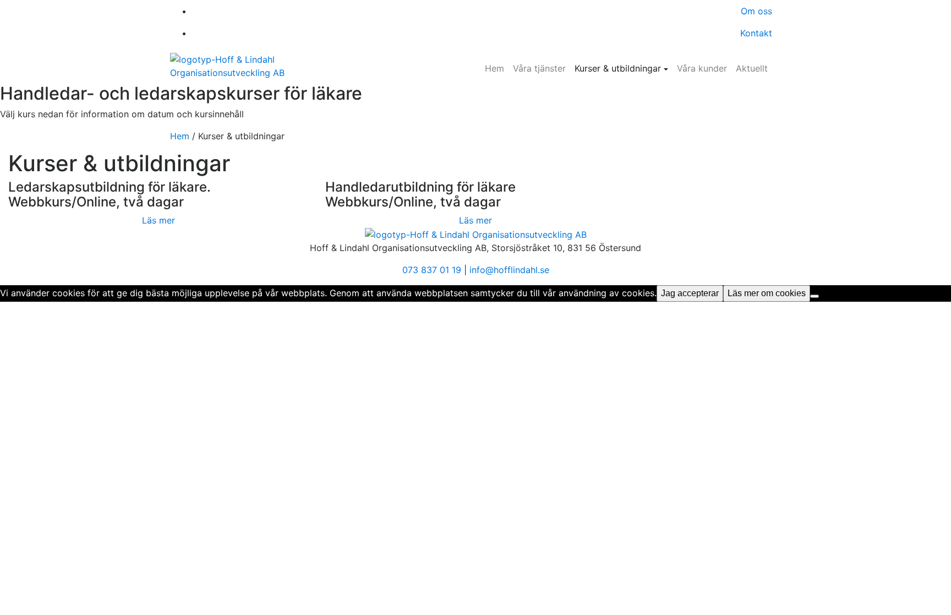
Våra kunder (702, 68)
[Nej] (814, 296)
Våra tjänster (539, 68)
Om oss (756, 11)
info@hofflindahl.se (509, 269)
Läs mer (158, 220)
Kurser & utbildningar (618, 68)
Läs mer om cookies (767, 293)
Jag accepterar (690, 293)
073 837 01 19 (431, 269)
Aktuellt (752, 68)
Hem (494, 68)
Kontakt (756, 33)
